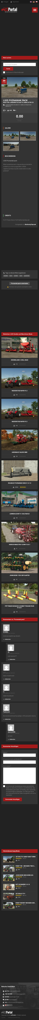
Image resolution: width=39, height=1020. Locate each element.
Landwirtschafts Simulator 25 (12, 104)
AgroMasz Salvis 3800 (19, 452)
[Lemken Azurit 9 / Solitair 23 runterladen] (19, 501)
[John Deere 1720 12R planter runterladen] (19, 563)
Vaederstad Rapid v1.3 (19, 421)
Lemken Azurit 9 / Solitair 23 (19, 514)
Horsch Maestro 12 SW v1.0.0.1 (19, 544)
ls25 (21, 275)
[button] (35, 10)
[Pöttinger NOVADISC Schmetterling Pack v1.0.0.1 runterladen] (19, 593)
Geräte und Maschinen (25, 104)
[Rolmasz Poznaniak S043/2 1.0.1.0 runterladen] (19, 470)
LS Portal (9, 10)
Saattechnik (8, 106)
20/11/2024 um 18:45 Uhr (9, 693)
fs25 (11, 275)
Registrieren (16, 1)
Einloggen (5, 1)
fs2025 (6, 275)
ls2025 (16, 275)
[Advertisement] (19, 34)
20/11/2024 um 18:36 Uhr (13, 653)
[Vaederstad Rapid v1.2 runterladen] (19, 378)
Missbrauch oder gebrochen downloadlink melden (20, 286)
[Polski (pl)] (37, 2)
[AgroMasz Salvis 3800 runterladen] (19, 440)
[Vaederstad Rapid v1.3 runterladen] (19, 409)
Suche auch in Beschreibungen (15, 72)
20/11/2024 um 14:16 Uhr (9, 633)
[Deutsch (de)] (34, 2)
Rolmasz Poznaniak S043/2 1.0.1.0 (19, 483)
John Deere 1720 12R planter (19, 575)
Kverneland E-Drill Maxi (19, 360)
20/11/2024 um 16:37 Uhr (9, 673)
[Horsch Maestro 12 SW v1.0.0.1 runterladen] (19, 532)
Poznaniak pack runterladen (19, 283)
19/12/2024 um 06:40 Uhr (13, 733)
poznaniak (26, 275)
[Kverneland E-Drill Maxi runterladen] (19, 347)
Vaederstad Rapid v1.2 (19, 390)
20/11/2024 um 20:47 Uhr (9, 713)
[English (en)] (31, 2)
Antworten (8, 639)
